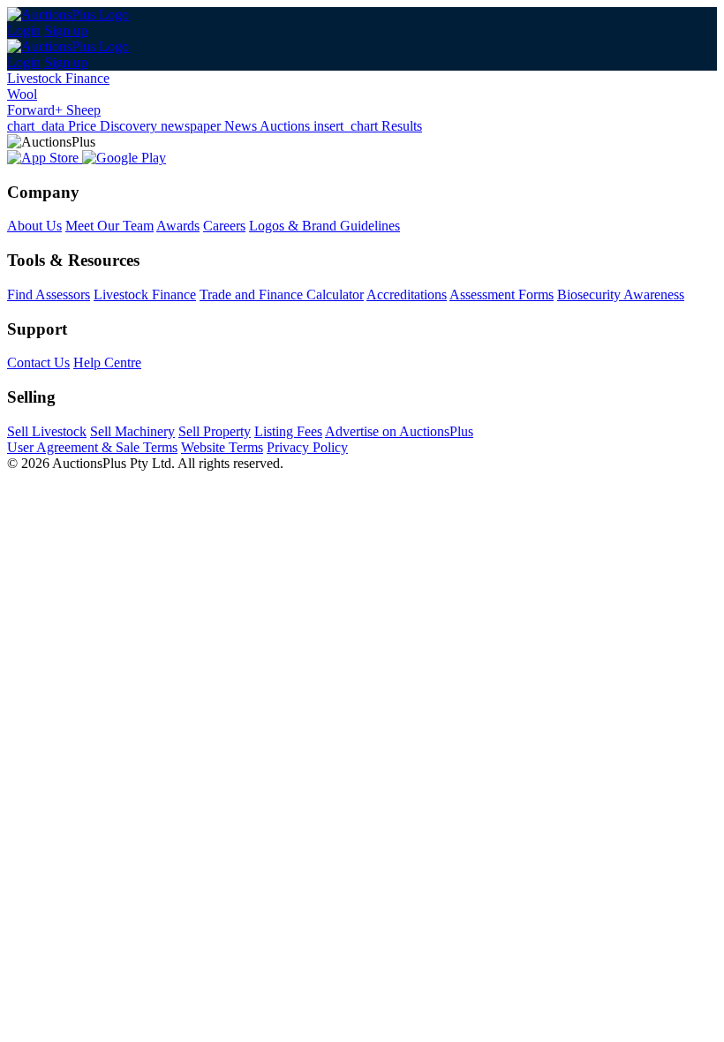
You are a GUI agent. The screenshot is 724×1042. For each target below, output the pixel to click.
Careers (224, 225)
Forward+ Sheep (54, 109)
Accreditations (406, 294)
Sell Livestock (47, 431)
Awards (178, 225)
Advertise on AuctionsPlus (399, 431)
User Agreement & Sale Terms (92, 447)
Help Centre (107, 362)
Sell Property (214, 431)
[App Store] (44, 157)
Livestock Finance (58, 78)
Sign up (65, 30)
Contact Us (38, 362)
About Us (34, 225)
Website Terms (222, 447)
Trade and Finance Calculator (282, 294)
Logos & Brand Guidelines (324, 225)
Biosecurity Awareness (620, 294)
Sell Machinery (132, 431)
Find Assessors (48, 294)
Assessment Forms (501, 294)
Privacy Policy (307, 447)
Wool (22, 94)
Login (24, 30)
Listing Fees (288, 431)
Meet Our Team (109, 225)
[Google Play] (124, 157)
